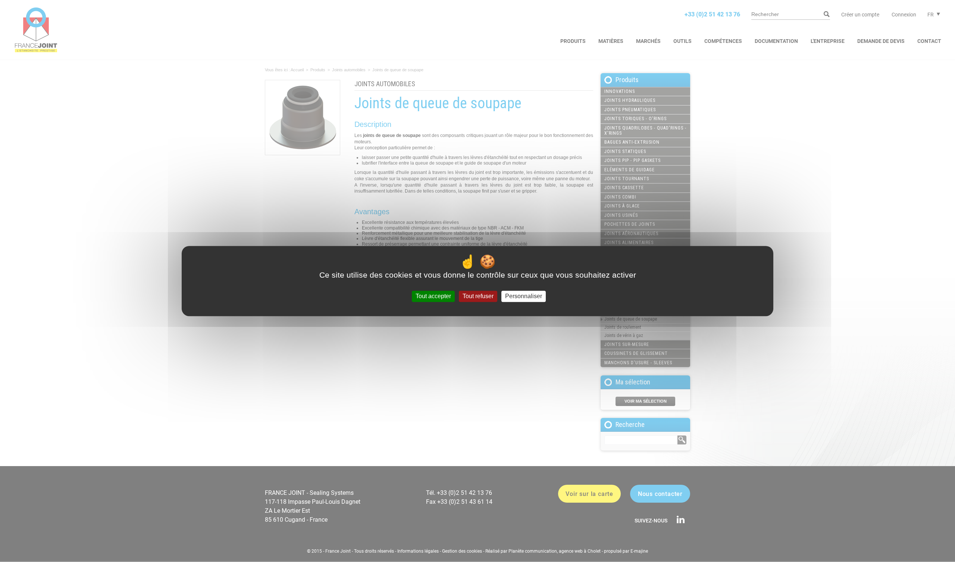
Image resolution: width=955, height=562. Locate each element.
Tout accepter (433, 296)
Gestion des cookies (462, 551)
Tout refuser (478, 296)
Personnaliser (523, 296)
